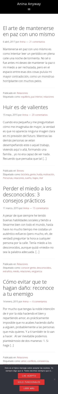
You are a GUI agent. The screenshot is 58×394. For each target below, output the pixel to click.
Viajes (35, 178)
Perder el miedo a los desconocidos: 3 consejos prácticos (27, 194)
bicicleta (25, 174)
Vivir (41, 178)
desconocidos (44, 267)
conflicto (31, 361)
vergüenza (37, 271)
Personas (8, 178)
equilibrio (25, 96)
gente (33, 174)
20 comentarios (40, 114)
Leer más (29, 388)
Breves (20, 170)
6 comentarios (39, 301)
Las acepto (29, 376)
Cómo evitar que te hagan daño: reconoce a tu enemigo (28, 287)
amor (23, 361)
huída (39, 174)
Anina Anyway (29, 3)
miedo (16, 271)
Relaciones (22, 93)
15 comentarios (41, 208)
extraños (7, 271)
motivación (48, 174)
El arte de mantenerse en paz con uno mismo (29, 31)
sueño (28, 178)
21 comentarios (37, 41)
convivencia (43, 361)
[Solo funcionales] (54, 379)
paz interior (37, 96)
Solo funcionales (29, 382)
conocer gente (28, 267)
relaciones (49, 96)
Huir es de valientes (25, 107)
